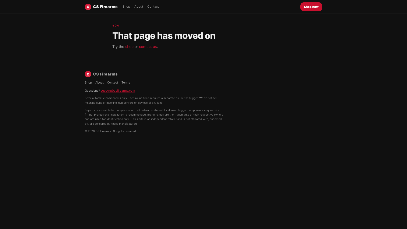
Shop (126, 6)
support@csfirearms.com (118, 90)
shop (129, 47)
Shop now (311, 6)
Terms (125, 82)
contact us (148, 47)
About (138, 6)
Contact (153, 6)
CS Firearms (102, 6)
